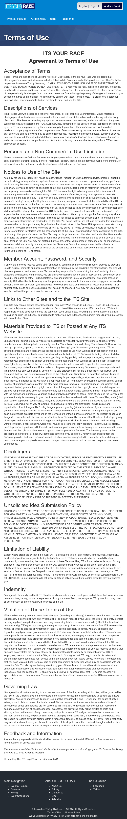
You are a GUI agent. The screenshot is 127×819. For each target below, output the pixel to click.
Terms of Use (54, 812)
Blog (54, 795)
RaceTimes (67, 19)
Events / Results (16, 19)
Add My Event (112, 6)
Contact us (57, 792)
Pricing (14, 792)
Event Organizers (20, 795)
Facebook (98, 785)
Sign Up (95, 6)
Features (15, 789)
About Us (57, 785)
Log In (83, 6)
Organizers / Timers (43, 19)
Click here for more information (81, 815)
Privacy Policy (72, 812)
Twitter (96, 789)
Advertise (57, 799)
